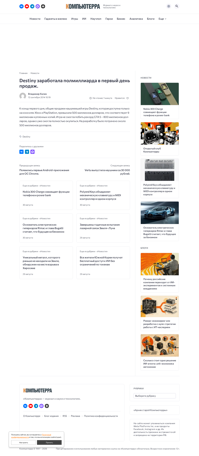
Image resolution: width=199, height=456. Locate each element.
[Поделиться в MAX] (32, 152)
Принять (49, 442)
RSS (65, 415)
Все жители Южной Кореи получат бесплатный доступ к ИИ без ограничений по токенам (101, 261)
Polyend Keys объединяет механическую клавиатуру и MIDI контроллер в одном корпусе (100, 195)
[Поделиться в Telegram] (27, 152)
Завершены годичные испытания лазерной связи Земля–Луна (100, 226)
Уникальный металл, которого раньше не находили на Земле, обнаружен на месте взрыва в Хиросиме (41, 263)
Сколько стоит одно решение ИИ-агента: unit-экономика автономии (159, 363)
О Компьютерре (31, 415)
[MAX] (38, 6)
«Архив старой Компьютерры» (150, 410)
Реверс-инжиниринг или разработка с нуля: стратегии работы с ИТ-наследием (159, 323)
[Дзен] (43, 6)
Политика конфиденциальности (101, 415)
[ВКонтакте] (21, 6)
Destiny (26, 136)
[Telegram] (32, 6)
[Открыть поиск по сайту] (177, 6)
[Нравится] (128, 98)
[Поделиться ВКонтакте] (21, 152)
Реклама (75, 415)
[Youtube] (27, 6)
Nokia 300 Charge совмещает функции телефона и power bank (46, 193)
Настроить (23, 442)
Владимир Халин (37, 93)
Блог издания (51, 415)
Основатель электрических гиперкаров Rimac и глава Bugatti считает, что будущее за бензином (43, 228)
